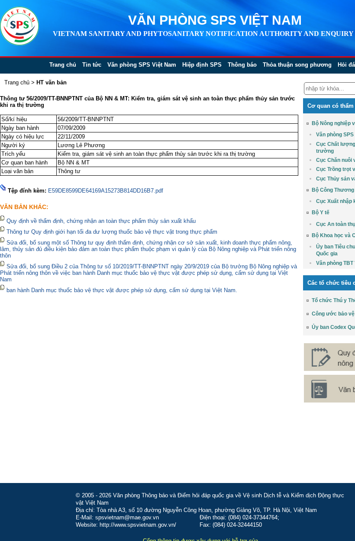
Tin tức (91, 64)
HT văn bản (51, 82)
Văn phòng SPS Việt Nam (141, 64)
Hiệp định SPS (202, 64)
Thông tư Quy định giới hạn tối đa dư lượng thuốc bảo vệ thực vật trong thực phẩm (111, 232)
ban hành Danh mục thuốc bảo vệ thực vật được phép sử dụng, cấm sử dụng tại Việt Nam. (121, 290)
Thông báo (242, 64)
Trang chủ (62, 64)
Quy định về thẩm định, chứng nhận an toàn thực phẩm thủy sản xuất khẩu (101, 221)
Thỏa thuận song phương (297, 64)
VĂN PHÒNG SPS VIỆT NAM (215, 20)
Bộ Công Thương (333, 190)
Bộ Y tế (320, 212)
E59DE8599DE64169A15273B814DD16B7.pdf (105, 190)
